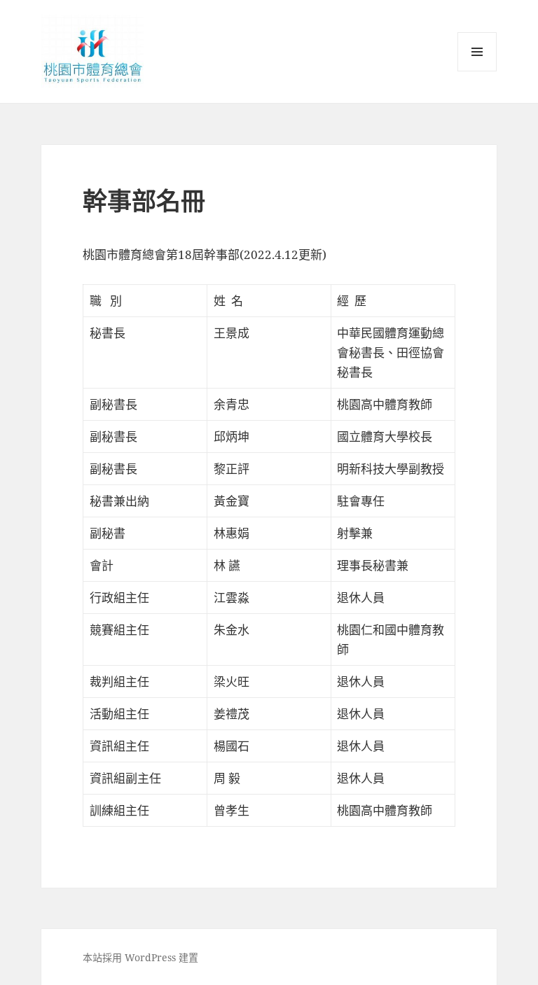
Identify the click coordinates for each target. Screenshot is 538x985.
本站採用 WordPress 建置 (140, 957)
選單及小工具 (477, 51)
